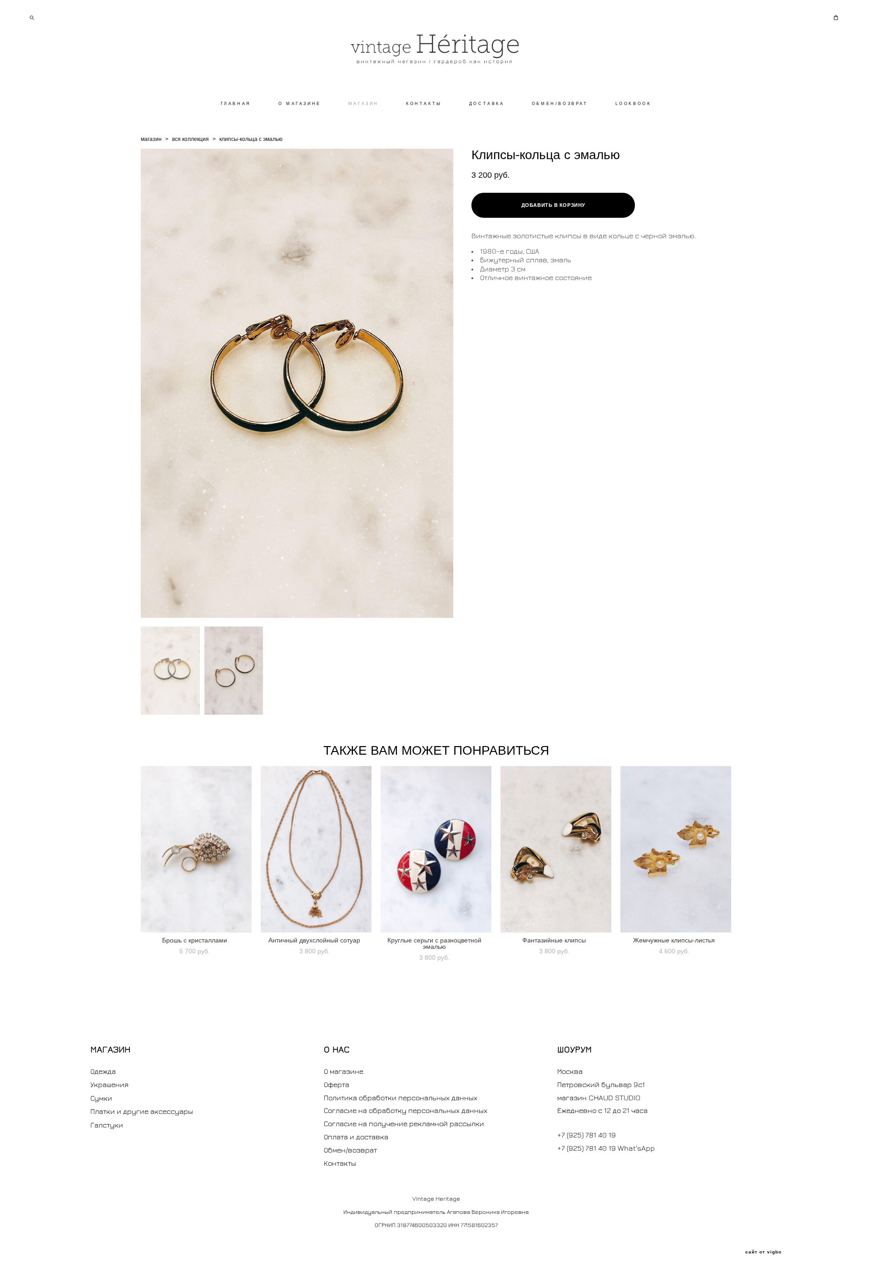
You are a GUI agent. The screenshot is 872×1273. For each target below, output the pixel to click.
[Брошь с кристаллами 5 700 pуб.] (196, 849)
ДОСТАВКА (487, 103)
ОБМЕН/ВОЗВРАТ (560, 103)
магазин (151, 139)
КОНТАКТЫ (424, 103)
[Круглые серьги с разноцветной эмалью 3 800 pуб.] (436, 849)
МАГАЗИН (363, 103)
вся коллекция (190, 139)
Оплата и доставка (356, 1137)
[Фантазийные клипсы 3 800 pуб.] (555, 849)
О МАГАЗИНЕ (299, 103)
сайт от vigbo (763, 1252)
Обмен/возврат (350, 1150)
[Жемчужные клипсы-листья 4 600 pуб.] (675, 849)
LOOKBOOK (633, 103)
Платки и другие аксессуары (141, 1111)
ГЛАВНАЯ (236, 103)
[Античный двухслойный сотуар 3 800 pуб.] (316, 849)
